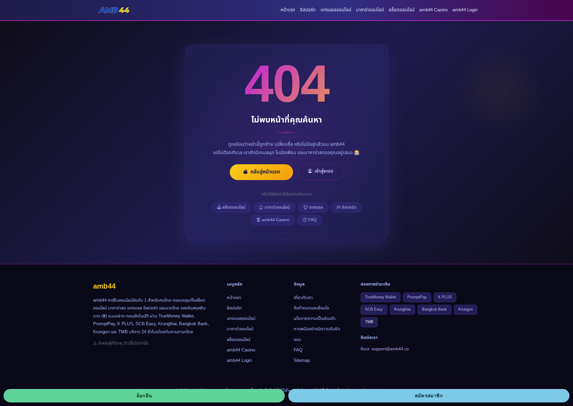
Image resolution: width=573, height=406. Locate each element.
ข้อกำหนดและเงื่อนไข (311, 308)
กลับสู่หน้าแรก (265, 172)
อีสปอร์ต (308, 10)
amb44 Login (465, 10)
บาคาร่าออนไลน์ (370, 10)
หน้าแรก (288, 10)
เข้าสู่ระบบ (324, 171)
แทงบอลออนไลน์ (336, 10)
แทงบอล (316, 207)
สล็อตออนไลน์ (402, 10)
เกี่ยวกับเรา (303, 297)
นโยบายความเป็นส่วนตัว (314, 318)
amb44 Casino (433, 10)
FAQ (312, 220)
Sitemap (302, 360)
